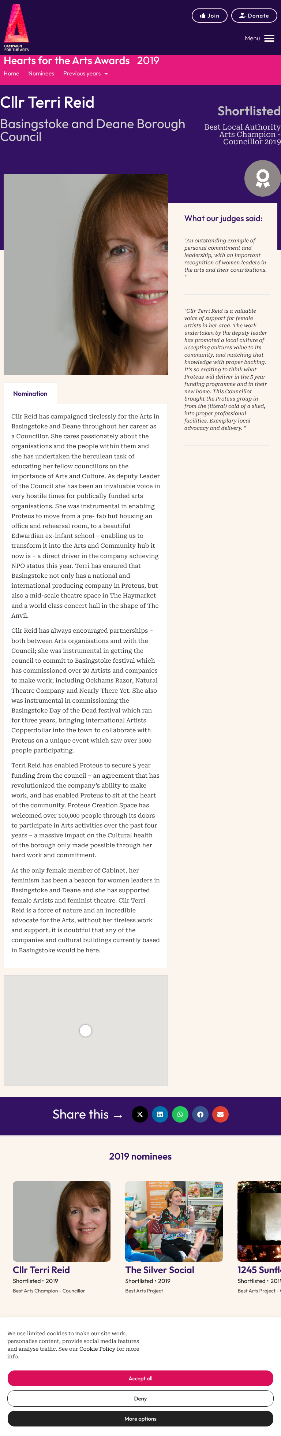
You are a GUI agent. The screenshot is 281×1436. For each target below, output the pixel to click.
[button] (259, 38)
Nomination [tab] (30, 393)
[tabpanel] (86, 686)
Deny (140, 1398)
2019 (148, 60)
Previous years (82, 73)
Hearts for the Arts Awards (67, 60)
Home (11, 73)
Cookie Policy (97, 1349)
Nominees (41, 73)
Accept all (140, 1378)
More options (140, 1418)
